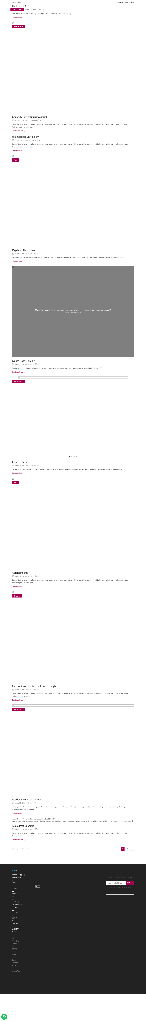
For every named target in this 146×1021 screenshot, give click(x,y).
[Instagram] (40, 875)
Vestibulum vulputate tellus (27, 799)
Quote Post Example (23, 360)
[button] (69, 456)
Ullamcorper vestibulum (25, 136)
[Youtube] (43, 875)
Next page (132, 849)
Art (15, 160)
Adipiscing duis (20, 572)
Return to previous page (126, 2)
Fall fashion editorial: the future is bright (34, 686)
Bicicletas (31, 882)
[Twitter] (110, 897)
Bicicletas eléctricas (31, 887)
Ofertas (30, 893)
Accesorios (32, 897)
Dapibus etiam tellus (23, 250)
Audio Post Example (23, 825)
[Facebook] (36, 875)
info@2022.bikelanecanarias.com (24, 968)
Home (14, 2)
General (17, 596)
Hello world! (19, 6)
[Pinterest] (117, 897)
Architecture (18, 27)
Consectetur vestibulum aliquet (29, 116)
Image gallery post (22, 461)
